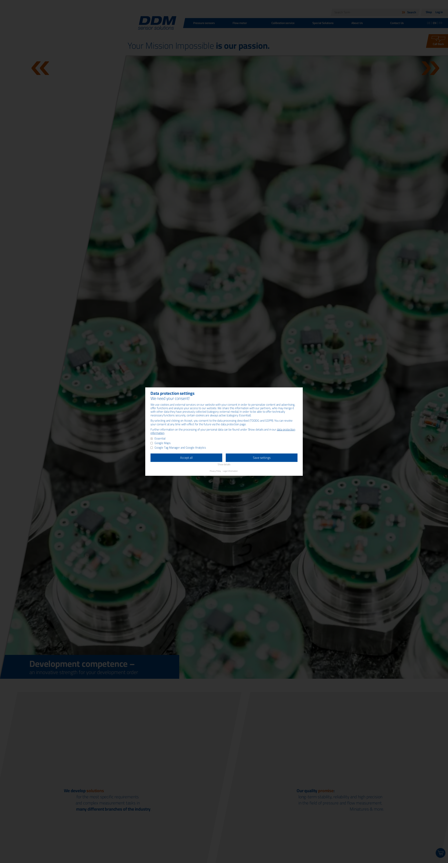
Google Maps (163, 443)
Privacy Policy (215, 471)
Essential (160, 438)
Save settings (262, 458)
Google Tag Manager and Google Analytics (180, 448)
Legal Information (230, 471)
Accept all (186, 458)
